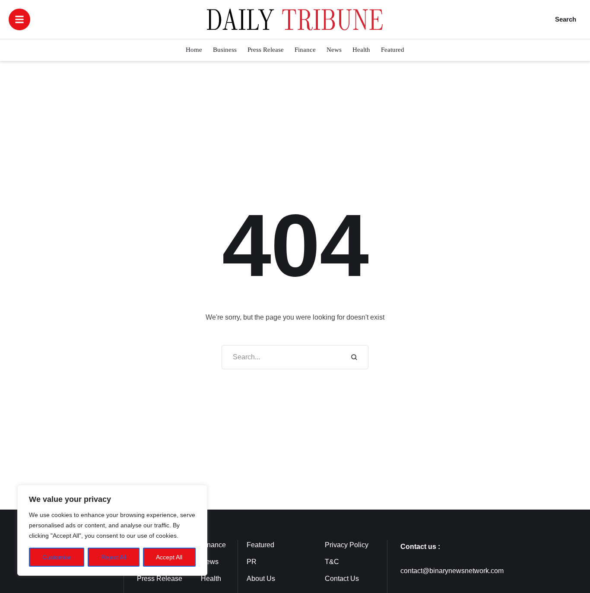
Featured (260, 545)
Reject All (113, 557)
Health (211, 578)
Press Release (159, 578)
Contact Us (342, 578)
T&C (332, 561)
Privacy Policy (346, 545)
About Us (261, 578)
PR (252, 561)
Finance (213, 545)
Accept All (169, 557)
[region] (112, 530)
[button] (19, 19)
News (210, 561)
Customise (56, 557)
